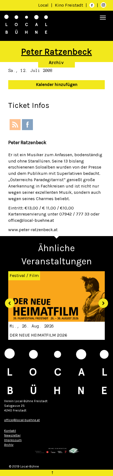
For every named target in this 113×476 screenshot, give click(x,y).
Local (43, 5)
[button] (8, 301)
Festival (17, 275)
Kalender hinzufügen (56, 84)
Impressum (13, 440)
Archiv (56, 62)
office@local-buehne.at (22, 420)
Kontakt (10, 431)
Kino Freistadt (69, 5)
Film (34, 275)
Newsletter (12, 435)
